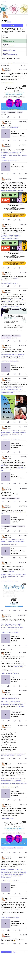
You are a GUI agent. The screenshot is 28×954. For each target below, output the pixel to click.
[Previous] (22, 65)
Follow (12, 25)
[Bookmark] (20, 117)
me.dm (9, 21)
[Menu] (25, 25)
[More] (26, 117)
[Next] (26, 65)
